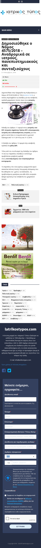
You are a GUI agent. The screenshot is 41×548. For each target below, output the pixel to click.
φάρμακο (21, 312)
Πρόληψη (19, 291)
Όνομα (7, 412)
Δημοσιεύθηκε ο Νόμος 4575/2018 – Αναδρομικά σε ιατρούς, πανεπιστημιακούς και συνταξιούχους (20, 56)
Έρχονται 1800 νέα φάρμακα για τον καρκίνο (24, 210)
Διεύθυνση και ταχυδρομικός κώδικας (19, 442)
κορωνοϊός (22, 306)
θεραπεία (20, 303)
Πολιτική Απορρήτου (14, 503)
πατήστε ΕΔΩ (28, 95)
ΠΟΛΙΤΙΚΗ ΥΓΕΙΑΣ (14, 39)
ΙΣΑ (5, 185)
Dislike (6, 83)
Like (5, 80)
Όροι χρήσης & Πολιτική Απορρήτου (14, 365)
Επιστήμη (19, 315)
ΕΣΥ (5, 319)
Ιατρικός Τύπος (23, 309)
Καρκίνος (8, 306)
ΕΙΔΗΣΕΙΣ (4, 39)
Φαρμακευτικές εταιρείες (23, 300)
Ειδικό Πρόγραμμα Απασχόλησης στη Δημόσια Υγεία (21, 196)
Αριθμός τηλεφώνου (13, 452)
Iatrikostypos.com (20, 329)
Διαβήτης (16, 319)
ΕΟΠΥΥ (6, 315)
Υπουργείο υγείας (11, 297)
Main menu (7, 30)
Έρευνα (7, 303)
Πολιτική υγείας (19, 185)
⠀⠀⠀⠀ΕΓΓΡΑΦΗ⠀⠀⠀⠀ (20, 526)
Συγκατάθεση (10, 491)
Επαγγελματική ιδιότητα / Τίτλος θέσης (20, 432)
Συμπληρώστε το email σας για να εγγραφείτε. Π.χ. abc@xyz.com (19, 405)
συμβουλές (28, 297)
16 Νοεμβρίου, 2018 (9, 72)
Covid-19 (7, 309)
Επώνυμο (9, 422)
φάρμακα (8, 312)
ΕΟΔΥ (31, 315)
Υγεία (7, 291)
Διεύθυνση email (11, 394)
